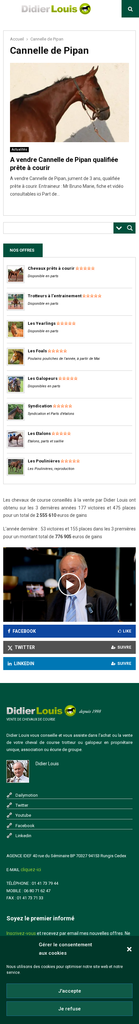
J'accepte (69, 991)
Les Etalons (39, 433)
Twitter (22, 805)
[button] (129, 949)
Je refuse (69, 1009)
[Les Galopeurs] (16, 391)
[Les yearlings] (16, 336)
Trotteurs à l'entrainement (54, 295)
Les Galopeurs (43, 378)
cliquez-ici (31, 869)
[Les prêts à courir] (16, 281)
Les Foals (37, 350)
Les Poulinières (44, 461)
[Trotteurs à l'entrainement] (16, 309)
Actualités (19, 149)
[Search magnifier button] (129, 227)
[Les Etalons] (16, 446)
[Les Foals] (16, 364)
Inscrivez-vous (21, 933)
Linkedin (23, 835)
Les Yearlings (42, 323)
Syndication (40, 406)
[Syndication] (16, 419)
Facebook (25, 825)
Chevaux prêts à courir (51, 268)
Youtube (23, 815)
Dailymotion (27, 795)
